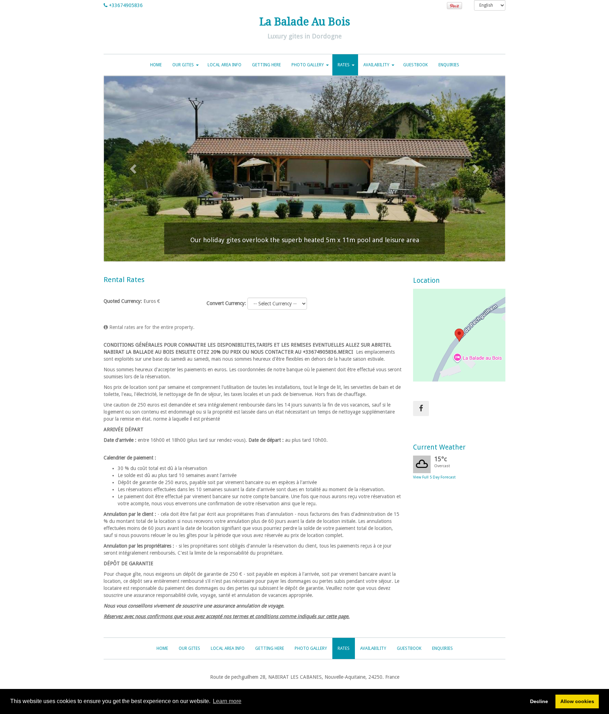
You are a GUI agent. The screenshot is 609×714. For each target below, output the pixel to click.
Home (156, 64)
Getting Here (266, 64)
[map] (459, 335)
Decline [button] (539, 701)
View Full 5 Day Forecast (434, 477)
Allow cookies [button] (577, 701)
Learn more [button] (227, 701)
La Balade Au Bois (304, 22)
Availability (376, 64)
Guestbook (415, 64)
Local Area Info (224, 64)
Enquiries (448, 64)
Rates (344, 64)
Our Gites (183, 64)
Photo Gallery (307, 64)
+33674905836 (126, 5)
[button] (134, 168)
